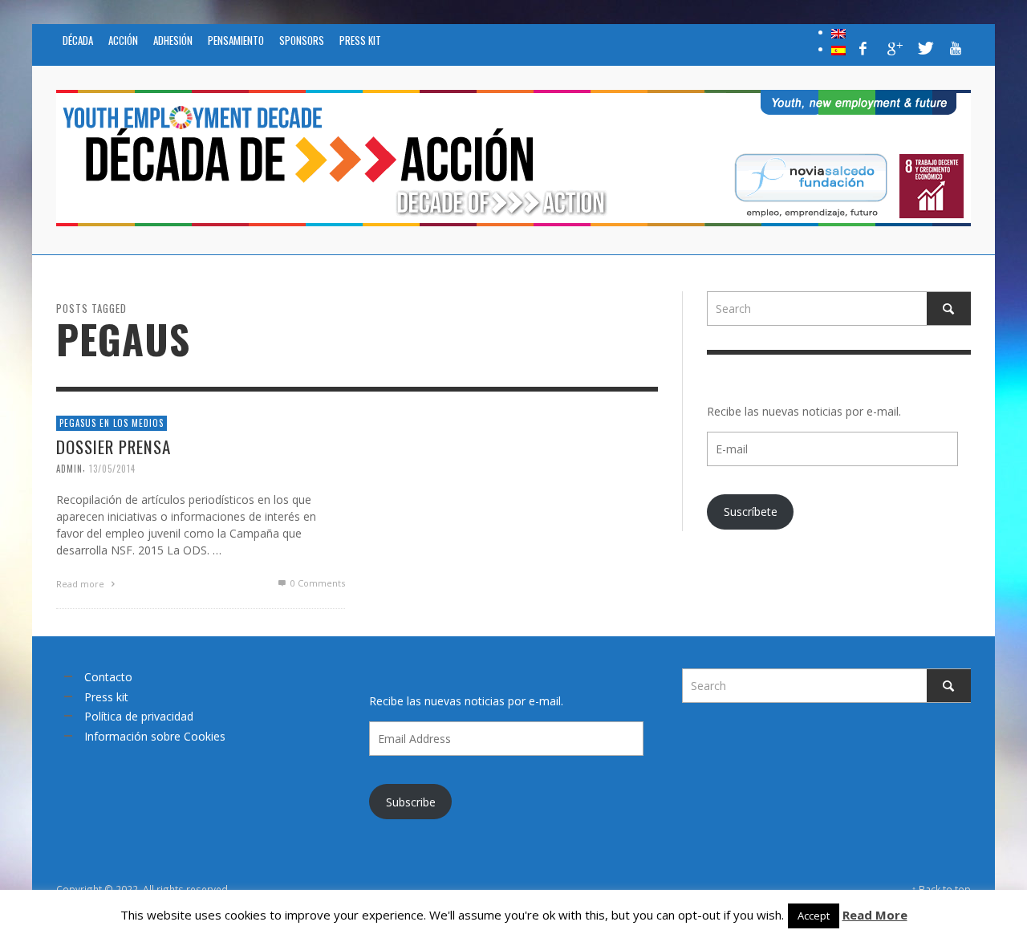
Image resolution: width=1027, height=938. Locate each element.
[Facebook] (863, 48)
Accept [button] (814, 915)
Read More (874, 915)
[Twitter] (924, 48)
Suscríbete (750, 511)
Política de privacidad (138, 716)
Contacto (108, 676)
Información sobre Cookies (154, 736)
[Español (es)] (838, 49)
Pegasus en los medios (111, 422)
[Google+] (894, 48)
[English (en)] (838, 32)
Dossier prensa (113, 445)
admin (69, 467)
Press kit (106, 697)
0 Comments (316, 582)
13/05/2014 (112, 467)
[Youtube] (955, 48)
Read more (81, 583)
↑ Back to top (941, 889)
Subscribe (411, 802)
